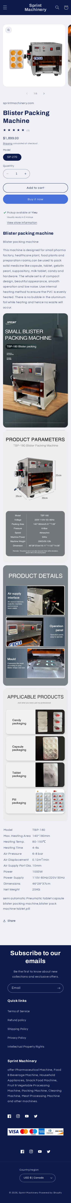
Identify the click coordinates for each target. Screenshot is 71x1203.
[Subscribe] (59, 988)
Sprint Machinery (28, 1193)
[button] (5, 7)
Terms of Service (19, 1011)
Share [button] (12, 920)
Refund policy (17, 1020)
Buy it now (35, 199)
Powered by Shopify (50, 1193)
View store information (22, 222)
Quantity (8, 166)
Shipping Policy (18, 1029)
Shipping (7, 143)
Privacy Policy (17, 1037)
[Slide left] (27, 93)
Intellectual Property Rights (26, 1046)
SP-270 (12, 157)
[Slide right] (44, 93)
